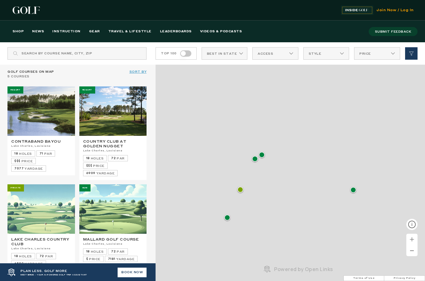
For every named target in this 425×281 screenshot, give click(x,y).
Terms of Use (364, 278)
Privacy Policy (404, 278)
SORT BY (138, 71)
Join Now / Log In (395, 10)
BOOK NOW (132, 272)
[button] (255, 159)
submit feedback (393, 31)
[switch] (185, 53)
